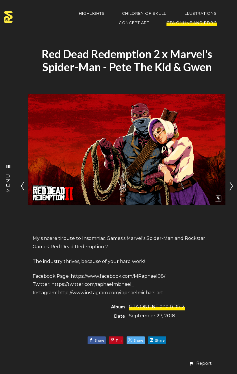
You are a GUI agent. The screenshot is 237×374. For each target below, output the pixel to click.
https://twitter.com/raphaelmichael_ (92, 284)
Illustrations (200, 13)
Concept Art (134, 22)
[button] (200, 363)
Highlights (92, 13)
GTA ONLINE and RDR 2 (191, 22)
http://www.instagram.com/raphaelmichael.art (110, 292)
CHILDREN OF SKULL (144, 13)
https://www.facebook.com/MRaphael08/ (118, 276)
